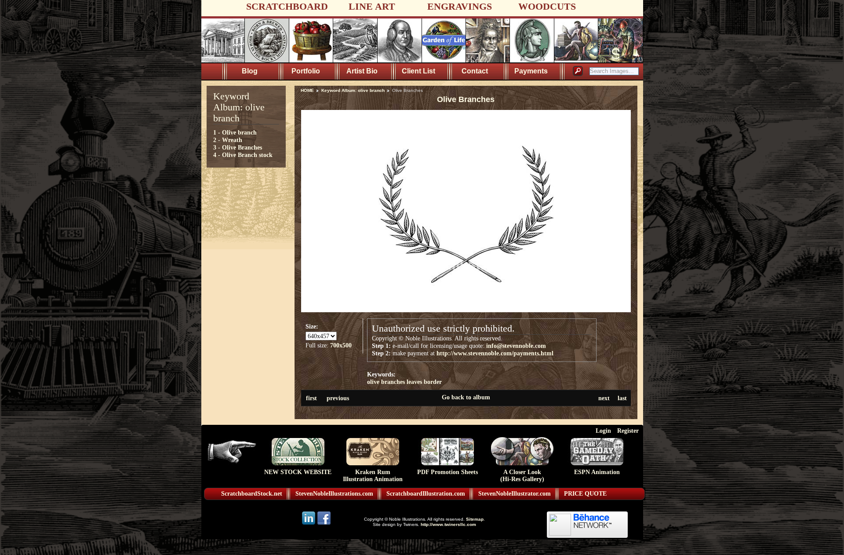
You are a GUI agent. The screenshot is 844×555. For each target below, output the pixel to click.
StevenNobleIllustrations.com (334, 493)
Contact (475, 71)
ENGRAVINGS (459, 6)
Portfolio (305, 71)
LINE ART (372, 6)
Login (603, 430)
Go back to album (466, 397)
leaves (414, 381)
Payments (531, 71)
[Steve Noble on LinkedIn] (309, 524)
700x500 (341, 345)
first (311, 398)
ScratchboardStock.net (251, 493)
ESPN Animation (597, 472)
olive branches (386, 381)
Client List (418, 71)
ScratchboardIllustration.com (425, 493)
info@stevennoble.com (516, 345)
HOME (307, 90)
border (433, 381)
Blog (250, 71)
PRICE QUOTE (585, 493)
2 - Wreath (227, 139)
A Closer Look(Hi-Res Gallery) (522, 475)
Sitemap (475, 519)
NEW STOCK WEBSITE (297, 472)
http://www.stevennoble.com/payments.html (495, 353)
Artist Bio (362, 71)
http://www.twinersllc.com (448, 524)
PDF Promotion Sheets (447, 472)
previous (338, 398)
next (604, 398)
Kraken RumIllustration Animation (373, 475)
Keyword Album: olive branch (353, 90)
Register (628, 430)
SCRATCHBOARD (287, 6)
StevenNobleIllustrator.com (514, 493)
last (622, 398)
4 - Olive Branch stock (243, 154)
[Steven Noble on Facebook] (324, 524)
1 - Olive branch (235, 132)
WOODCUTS (547, 6)
